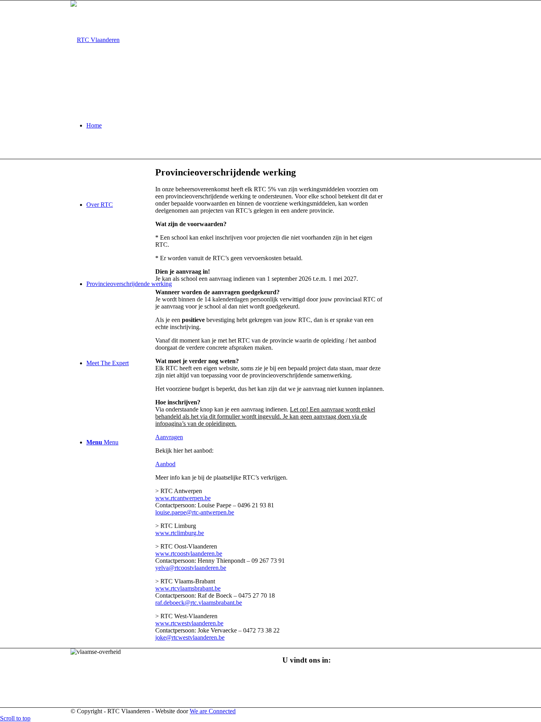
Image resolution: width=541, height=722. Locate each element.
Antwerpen (296, 689)
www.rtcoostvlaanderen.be (188, 553)
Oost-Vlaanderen (303, 675)
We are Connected (213, 711)
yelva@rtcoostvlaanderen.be (190, 567)
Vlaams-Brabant (302, 696)
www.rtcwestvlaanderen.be (189, 623)
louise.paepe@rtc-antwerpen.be (194, 512)
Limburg (293, 703)
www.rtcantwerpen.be (183, 498)
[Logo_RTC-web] (95, 39)
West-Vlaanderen (304, 682)
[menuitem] (278, 125)
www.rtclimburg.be (179, 533)
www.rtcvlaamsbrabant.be (188, 588)
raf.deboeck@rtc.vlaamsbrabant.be (198, 602)
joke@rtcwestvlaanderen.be (190, 637)
